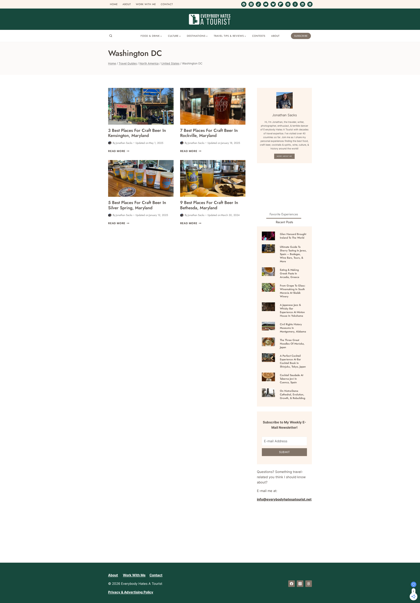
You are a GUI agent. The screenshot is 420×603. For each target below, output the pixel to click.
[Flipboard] (280, 4)
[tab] (283, 215)
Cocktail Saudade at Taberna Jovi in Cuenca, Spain (291, 378)
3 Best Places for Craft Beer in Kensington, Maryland (137, 133)
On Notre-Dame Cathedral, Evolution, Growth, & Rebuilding (292, 394)
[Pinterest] (288, 4)
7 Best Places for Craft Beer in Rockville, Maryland (209, 133)
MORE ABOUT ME (284, 156)
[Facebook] (243, 4)
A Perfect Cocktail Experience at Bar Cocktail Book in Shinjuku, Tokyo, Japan (293, 361)
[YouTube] (265, 4)
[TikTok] (258, 4)
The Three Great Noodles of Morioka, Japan (292, 343)
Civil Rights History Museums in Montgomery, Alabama (293, 328)
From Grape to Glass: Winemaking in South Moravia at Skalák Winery (292, 291)
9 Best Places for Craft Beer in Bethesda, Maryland (209, 205)
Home (114, 4)
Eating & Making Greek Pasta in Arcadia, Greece (289, 273)
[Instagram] (251, 4)
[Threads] (295, 4)
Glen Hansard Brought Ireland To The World (293, 236)
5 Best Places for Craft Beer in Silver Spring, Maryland (137, 205)
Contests (258, 36)
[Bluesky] (273, 4)
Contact (167, 4)
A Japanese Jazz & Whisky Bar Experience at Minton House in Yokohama (292, 310)
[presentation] (141, 106)
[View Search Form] (110, 36)
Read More (118, 151)
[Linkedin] (302, 4)
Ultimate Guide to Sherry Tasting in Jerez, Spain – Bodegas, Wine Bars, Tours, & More (293, 254)
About (127, 4)
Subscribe (301, 36)
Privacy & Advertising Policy (130, 592)
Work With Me (146, 4)
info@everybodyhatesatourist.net (284, 499)
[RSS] (310, 4)
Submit (284, 452)
